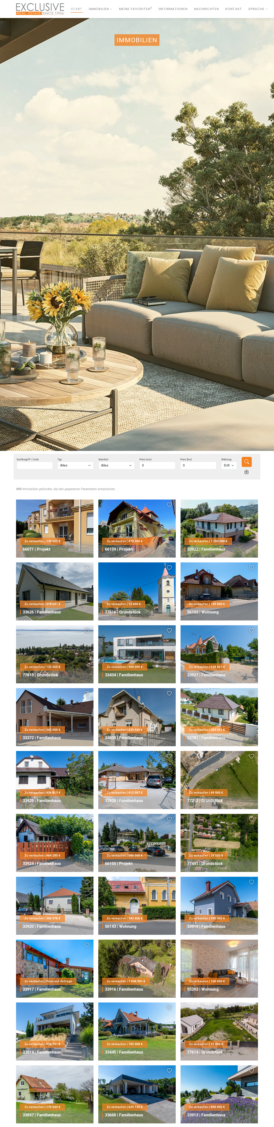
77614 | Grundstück (205, 1052)
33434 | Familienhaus (124, 675)
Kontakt (233, 9)
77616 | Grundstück (123, 612)
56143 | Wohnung (120, 926)
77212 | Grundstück (205, 800)
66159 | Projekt (119, 549)
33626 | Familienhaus (42, 612)
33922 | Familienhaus (206, 549)
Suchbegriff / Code (28, 459)
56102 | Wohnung (203, 612)
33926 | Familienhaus (124, 800)
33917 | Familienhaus (42, 989)
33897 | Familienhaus (42, 1115)
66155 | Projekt (119, 863)
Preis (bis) (186, 459)
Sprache (256, 9)
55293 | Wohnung (203, 989)
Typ (60, 459)
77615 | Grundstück (40, 675)
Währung (226, 459)
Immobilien (99, 9)
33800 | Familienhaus (124, 737)
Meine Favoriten (135, 9)
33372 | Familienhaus (42, 737)
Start (76, 9)
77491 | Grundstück (205, 863)
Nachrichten (206, 9)
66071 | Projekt (36, 549)
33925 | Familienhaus (42, 800)
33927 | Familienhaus (206, 675)
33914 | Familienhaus (42, 1052)
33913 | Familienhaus (206, 1115)
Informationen (173, 9)
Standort (103, 459)
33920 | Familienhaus (42, 926)
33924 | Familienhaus (42, 863)
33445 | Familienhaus (124, 1052)
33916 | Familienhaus (124, 989)
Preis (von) (145, 459)
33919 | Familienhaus (206, 926)
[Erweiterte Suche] (246, 472)
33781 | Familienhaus (206, 737)
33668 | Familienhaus (124, 1115)
